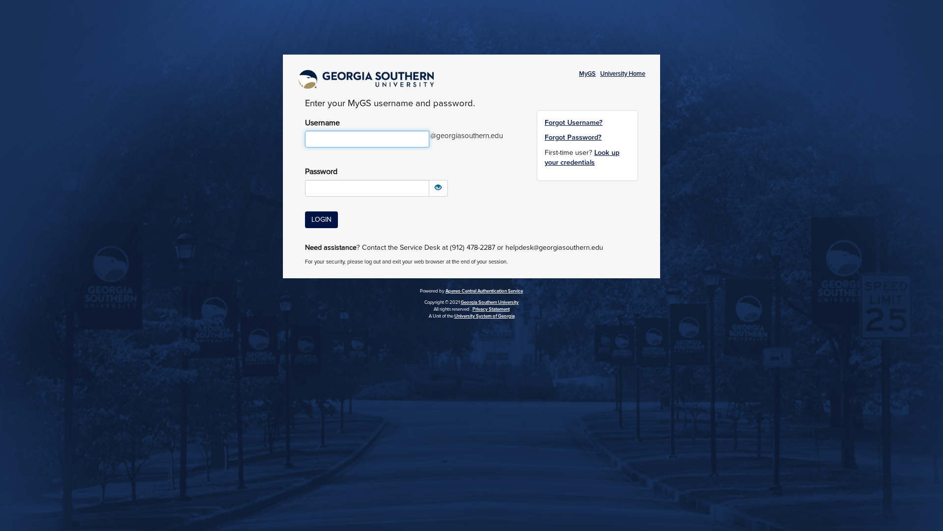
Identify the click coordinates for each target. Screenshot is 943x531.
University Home (622, 74)
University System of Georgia (484, 316)
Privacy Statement (491, 309)
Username (322, 123)
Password (321, 172)
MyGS (587, 74)
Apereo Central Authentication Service (484, 291)
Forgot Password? (573, 137)
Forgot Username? (574, 122)
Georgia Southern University (490, 302)
